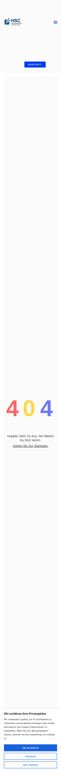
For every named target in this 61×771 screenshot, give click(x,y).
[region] (30, 740)
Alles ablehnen (30, 764)
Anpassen (30, 756)
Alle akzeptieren (30, 747)
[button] (55, 22)
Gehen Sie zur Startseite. (30, 446)
